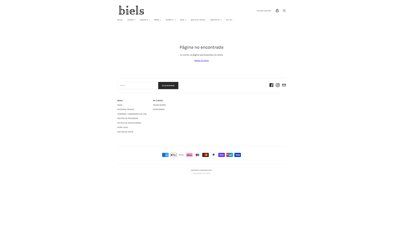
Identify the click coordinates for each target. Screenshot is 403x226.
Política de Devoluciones (129, 123)
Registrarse (159, 109)
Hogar (130, 20)
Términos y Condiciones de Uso (132, 114)
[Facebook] (271, 85)
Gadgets (144, 20)
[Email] (284, 85)
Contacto (215, 20)
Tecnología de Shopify (201, 173)
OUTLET (229, 20)
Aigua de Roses (198, 20)
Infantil (169, 20)
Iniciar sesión (264, 11)
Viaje (182, 20)
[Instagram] (278, 85)
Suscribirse (168, 86)
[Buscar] (284, 11)
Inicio (120, 20)
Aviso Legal (122, 127)
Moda (156, 20)
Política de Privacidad (127, 118)
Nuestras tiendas (125, 109)
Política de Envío (125, 132)
